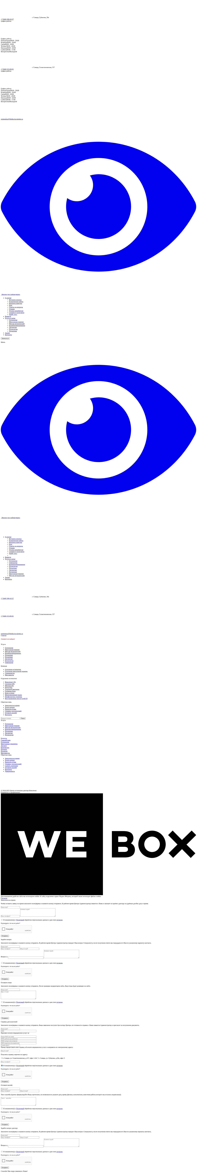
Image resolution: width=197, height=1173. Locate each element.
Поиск (23, 718)
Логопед (4, 746)
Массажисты (9, 675)
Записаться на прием (12, 705)
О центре (8, 298)
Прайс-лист (13, 314)
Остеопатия (13, 320)
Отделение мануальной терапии (16, 671)
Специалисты (10, 673)
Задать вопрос (10, 707)
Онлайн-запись (189, 1161)
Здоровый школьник (12, 689)
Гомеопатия (13, 563)
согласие (59, 920)
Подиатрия (13, 331)
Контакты (8, 335)
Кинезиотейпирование (13, 729)
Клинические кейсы (16, 302)
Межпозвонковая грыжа (13, 695)
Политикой (20, 920)
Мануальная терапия (16, 322)
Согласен (4, 898)
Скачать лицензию (11, 766)
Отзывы (12, 309)
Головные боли (10, 691)
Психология (13, 329)
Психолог (4, 751)
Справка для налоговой (13, 711)
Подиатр (4, 749)
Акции (7, 333)
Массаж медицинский (17, 324)
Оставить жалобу (11, 713)
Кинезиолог (5, 747)
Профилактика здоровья (13, 697)
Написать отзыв (10, 709)
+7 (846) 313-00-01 (7, 69)
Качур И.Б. (9, 687)
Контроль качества (15, 303)
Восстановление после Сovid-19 (16, 698)
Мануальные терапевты (9, 744)
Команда (8, 316)
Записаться (5, 338)
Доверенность (10, 771)
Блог (10, 305)
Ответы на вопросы (16, 307)
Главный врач (5, 740)
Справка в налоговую (16, 313)
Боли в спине (9, 693)
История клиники (15, 300)
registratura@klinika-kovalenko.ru (12, 119)
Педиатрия (13, 568)
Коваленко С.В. (10, 682)
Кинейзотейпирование (17, 325)
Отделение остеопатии (13, 669)
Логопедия (13, 327)
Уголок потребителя (16, 311)
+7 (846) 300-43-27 (7, 19)
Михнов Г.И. (9, 686)
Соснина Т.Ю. (10, 684)
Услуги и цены (10, 318)
